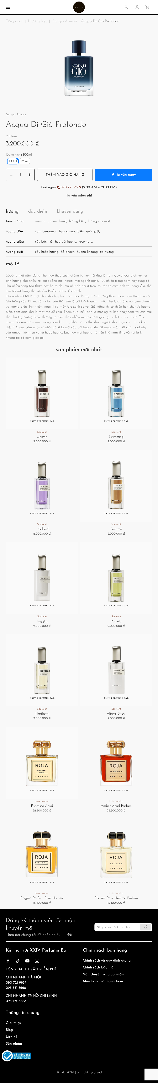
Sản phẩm (14, 1044)
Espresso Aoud (42, 806)
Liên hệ (11, 1037)
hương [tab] (12, 211)
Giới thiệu (13, 1023)
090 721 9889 (71, 187)
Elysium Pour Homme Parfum (116, 898)
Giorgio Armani (16, 114)
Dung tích (13, 155)
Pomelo (116, 621)
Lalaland (42, 529)
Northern (42, 714)
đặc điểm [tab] (37, 211)
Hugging (42, 621)
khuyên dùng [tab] (70, 211)
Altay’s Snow (116, 714)
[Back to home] (79, 7)
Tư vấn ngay (126, 175)
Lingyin (42, 437)
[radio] (13, 161)
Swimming (116, 437)
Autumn (116, 529)
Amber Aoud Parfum (116, 806)
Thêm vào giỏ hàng (65, 175)
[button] (8, 7)
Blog (9, 1030)
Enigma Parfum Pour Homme (42, 898)
